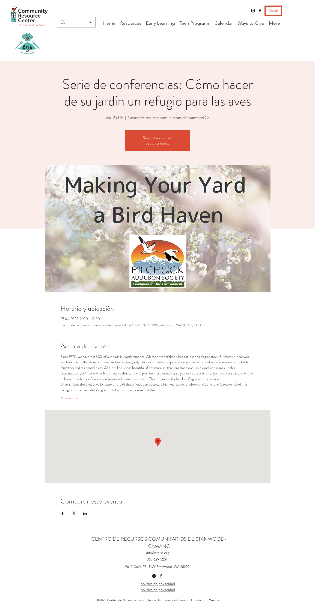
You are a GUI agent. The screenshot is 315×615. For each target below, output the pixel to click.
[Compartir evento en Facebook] (62, 513)
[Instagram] (253, 10)
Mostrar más (69, 398)
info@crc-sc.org (157, 553)
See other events (157, 143)
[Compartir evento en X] (74, 513)
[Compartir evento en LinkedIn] (85, 513)
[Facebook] (260, 10)
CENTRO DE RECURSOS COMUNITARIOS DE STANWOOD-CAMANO (159, 542)
